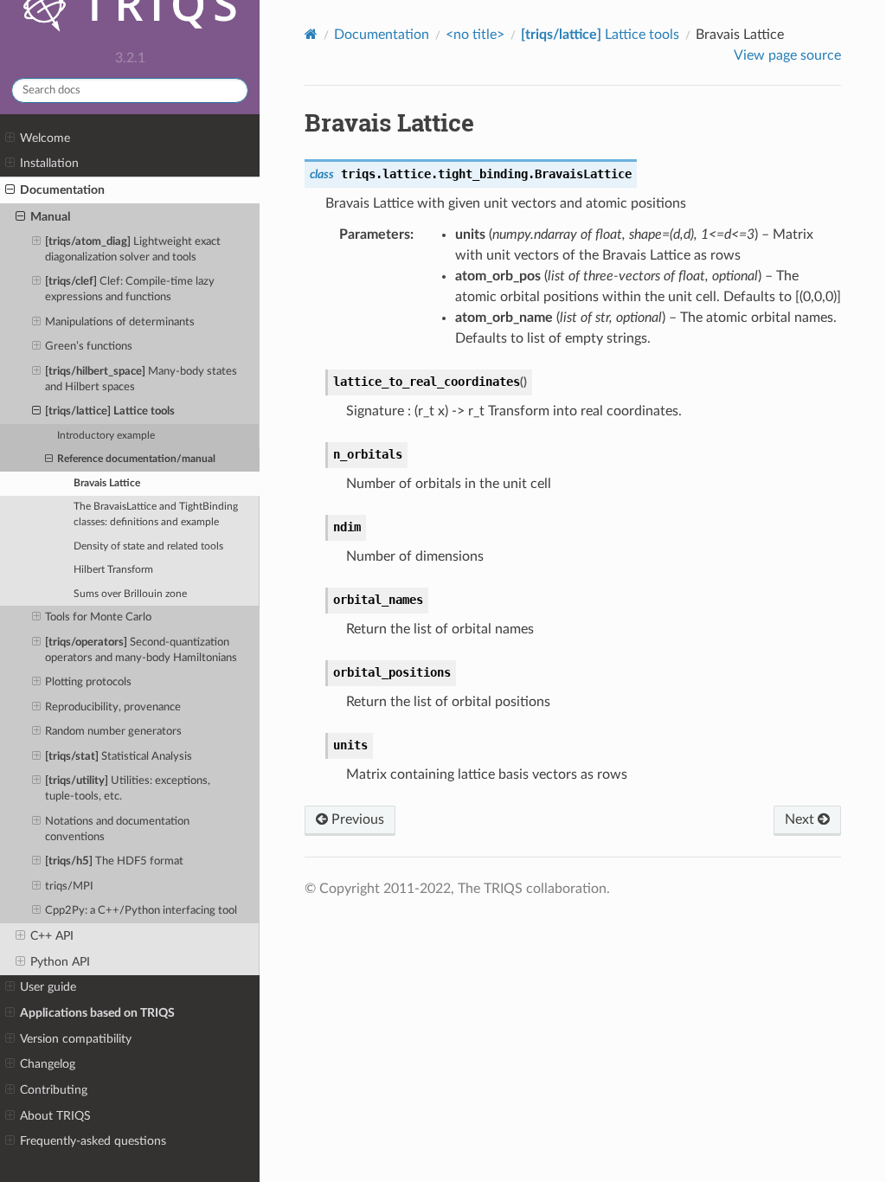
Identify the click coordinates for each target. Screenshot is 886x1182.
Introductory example (106, 435)
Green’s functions (88, 346)
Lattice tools (110, 411)
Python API (60, 961)
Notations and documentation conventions (117, 829)
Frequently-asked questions (93, 1140)
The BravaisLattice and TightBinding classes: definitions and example (156, 514)
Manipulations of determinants (120, 322)
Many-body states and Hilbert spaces (141, 379)
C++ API (52, 935)
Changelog (47, 1063)
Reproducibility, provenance (113, 707)
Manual (50, 216)
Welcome (45, 138)
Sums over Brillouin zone (130, 594)
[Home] (311, 34)
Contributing (53, 1089)
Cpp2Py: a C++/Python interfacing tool (141, 910)
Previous (356, 819)
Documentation (62, 189)
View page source (787, 55)
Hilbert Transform (113, 570)
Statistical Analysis (118, 756)
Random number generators (113, 731)
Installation (49, 163)
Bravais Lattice (107, 483)
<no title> (475, 35)
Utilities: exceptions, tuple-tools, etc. (127, 788)
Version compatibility (76, 1038)
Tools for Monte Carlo (98, 617)
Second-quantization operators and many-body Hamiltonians (141, 650)
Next (801, 819)
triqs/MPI (69, 886)
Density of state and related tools (148, 546)
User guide (48, 986)
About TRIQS (55, 1115)
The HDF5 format (114, 861)
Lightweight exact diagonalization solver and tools (133, 249)
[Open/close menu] (10, 138)
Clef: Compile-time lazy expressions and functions (130, 289)
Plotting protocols (88, 682)
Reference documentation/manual (136, 459)
